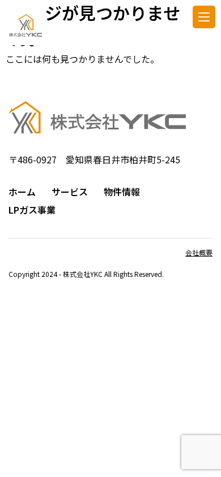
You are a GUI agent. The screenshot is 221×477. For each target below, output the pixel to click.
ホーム (22, 191)
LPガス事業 (32, 209)
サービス (70, 191)
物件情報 (122, 191)
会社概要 (198, 252)
